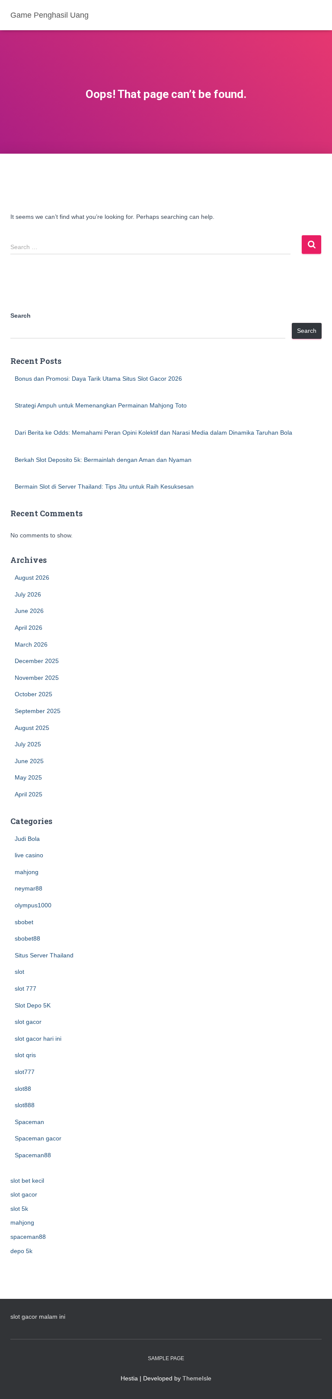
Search (20, 315)
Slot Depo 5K (33, 1005)
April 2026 (28, 627)
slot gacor (28, 1021)
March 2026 (31, 644)
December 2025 (37, 660)
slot (19, 971)
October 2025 (33, 694)
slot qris (25, 1055)
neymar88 (28, 888)
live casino (29, 855)
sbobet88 (27, 938)
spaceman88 (28, 1236)
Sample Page (166, 1358)
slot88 (23, 1088)
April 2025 (28, 794)
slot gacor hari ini (38, 1038)
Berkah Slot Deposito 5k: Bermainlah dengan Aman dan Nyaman (103, 459)
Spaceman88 (33, 1155)
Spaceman (29, 1121)
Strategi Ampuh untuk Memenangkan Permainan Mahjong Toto (101, 405)
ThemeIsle (196, 1378)
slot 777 (25, 988)
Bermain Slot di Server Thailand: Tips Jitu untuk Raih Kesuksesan (104, 486)
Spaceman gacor (38, 1138)
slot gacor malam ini (37, 1316)
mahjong (26, 871)
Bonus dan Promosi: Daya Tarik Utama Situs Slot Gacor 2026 (98, 378)
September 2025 (38, 710)
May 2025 (28, 777)
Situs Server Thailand (44, 955)
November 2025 (37, 677)
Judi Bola (27, 838)
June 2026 (29, 610)
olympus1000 (33, 905)
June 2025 (29, 761)
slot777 (25, 1071)
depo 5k (21, 1250)
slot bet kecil (27, 1180)
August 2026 (32, 577)
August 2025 (32, 727)
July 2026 (28, 594)
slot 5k (19, 1208)
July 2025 (28, 744)
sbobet (24, 922)
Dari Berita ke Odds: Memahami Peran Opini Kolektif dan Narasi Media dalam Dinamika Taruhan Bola (153, 432)
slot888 (25, 1105)
